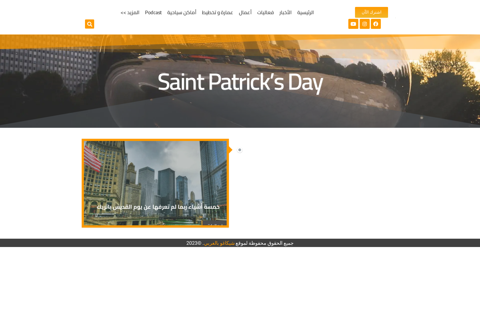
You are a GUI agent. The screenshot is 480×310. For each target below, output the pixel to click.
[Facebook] (376, 24)
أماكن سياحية (181, 12)
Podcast (153, 12)
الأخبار (285, 12)
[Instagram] (365, 24)
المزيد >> (130, 12)
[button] (89, 24)
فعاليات (265, 12)
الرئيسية (305, 12)
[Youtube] (353, 24)
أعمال (245, 12)
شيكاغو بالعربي (219, 243)
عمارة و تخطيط (217, 12)
